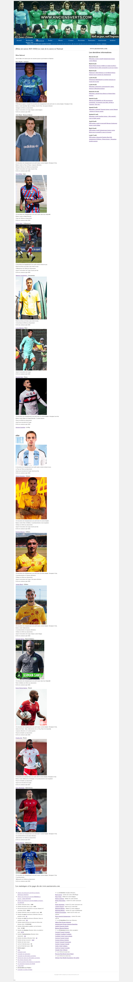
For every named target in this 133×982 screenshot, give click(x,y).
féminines (99, 44)
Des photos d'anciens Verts (24, 959)
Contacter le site (22, 952)
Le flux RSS (20, 965)
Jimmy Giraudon (20, 476)
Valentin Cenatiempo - (22, 275)
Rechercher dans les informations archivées (29, 957)
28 (36, 938)
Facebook (41, 41)
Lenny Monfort (20, 328)
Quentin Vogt (19, 377)
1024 (33, 940)
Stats (19, 950)
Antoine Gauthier (20, 427)
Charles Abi (19, 738)
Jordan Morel (19, 584)
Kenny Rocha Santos (21, 688)
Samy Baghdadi (20, 787)
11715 (22, 932)
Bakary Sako (19, 223)
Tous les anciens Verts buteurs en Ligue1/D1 (29, 961)
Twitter (50, 40)
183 (25, 936)
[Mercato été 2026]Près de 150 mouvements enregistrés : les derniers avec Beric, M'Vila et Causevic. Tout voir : (101, 102)
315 (27, 920)
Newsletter (81, 40)
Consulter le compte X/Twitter (25, 969)
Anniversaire (102, 40)
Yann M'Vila (19, 174)
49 (26, 916)
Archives (112, 40)
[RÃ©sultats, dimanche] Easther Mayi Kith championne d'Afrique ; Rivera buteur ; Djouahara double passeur (102, 139)
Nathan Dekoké (20, 842)
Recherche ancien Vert (29, 41)
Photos (60, 40)
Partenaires (91, 40)
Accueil (19, 40)
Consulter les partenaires (24, 953)
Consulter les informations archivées (27, 955)
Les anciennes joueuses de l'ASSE (26, 963)
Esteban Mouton (20, 531)
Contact (70, 40)
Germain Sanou (20, 639)
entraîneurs (104, 44)
